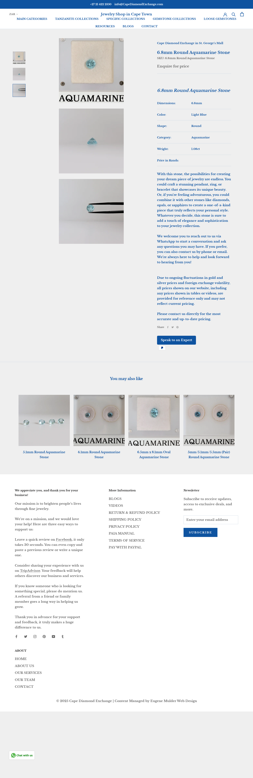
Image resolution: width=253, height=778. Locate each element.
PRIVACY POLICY (124, 527)
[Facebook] (168, 327)
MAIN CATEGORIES (32, 19)
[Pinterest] (177, 327)
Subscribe (200, 532)
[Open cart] (242, 14)
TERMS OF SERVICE (127, 541)
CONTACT (150, 26)
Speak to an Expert (176, 340)
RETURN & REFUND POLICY (134, 513)
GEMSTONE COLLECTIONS (174, 19)
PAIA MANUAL (122, 533)
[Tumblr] (62, 636)
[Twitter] (173, 327)
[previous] (11, 423)
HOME (21, 659)
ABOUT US (24, 666)
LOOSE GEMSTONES (220, 19)
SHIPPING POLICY (125, 520)
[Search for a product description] (234, 14)
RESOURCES (105, 26)
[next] (241, 423)
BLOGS (128, 26)
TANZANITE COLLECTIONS (77, 19)
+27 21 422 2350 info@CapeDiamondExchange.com (126, 4)
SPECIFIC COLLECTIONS (125, 19)
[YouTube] (53, 636)
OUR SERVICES (28, 673)
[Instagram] (34, 636)
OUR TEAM (25, 680)
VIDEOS (116, 506)
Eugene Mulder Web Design (173, 701)
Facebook (64, 540)
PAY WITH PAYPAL (125, 547)
